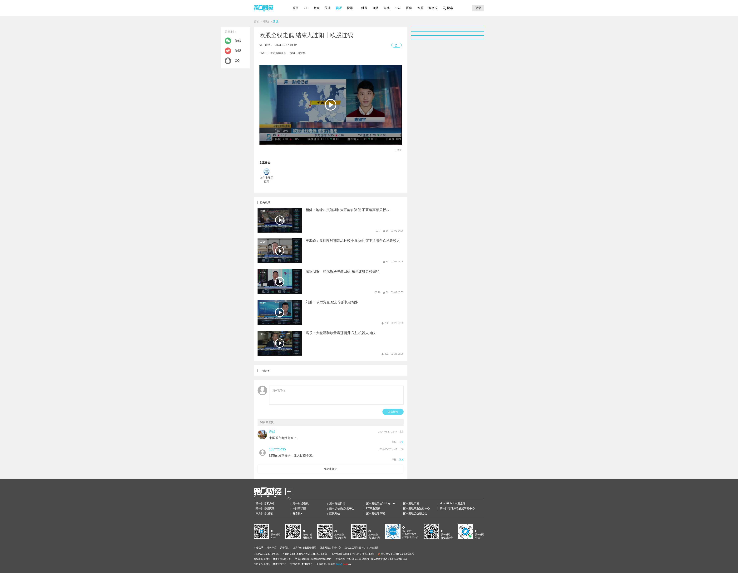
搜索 (450, 8)
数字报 (433, 8)
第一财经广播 (411, 503)
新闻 (316, 8)
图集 (409, 8)
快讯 (350, 8)
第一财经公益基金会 (415, 513)
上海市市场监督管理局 (304, 547)
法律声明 (271, 547)
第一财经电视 (301, 503)
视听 (339, 8)
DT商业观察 (373, 508)
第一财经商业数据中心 (416, 508)
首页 (295, 8)
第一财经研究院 (265, 508)
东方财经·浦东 (264, 513)
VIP (305, 8)
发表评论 (393, 411)
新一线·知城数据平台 (341, 508)
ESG (398, 8)
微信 (238, 40)
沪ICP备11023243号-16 (266, 554)
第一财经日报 (337, 503)
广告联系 (258, 547)
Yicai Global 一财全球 (452, 503)
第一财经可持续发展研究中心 (457, 508)
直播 (375, 8)
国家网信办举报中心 (330, 547)
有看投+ (297, 513)
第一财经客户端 (265, 503)
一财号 (362, 8)
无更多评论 (330, 468)
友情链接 (373, 547)
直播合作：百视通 (325, 564)
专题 (420, 8)
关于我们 (284, 547)
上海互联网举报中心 (355, 547)
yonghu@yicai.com (321, 559)
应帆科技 (334, 513)
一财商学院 (299, 508)
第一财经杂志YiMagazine (381, 503)
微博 (238, 50)
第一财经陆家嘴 (375, 513)
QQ (237, 60)
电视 (386, 8)
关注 (328, 8)
